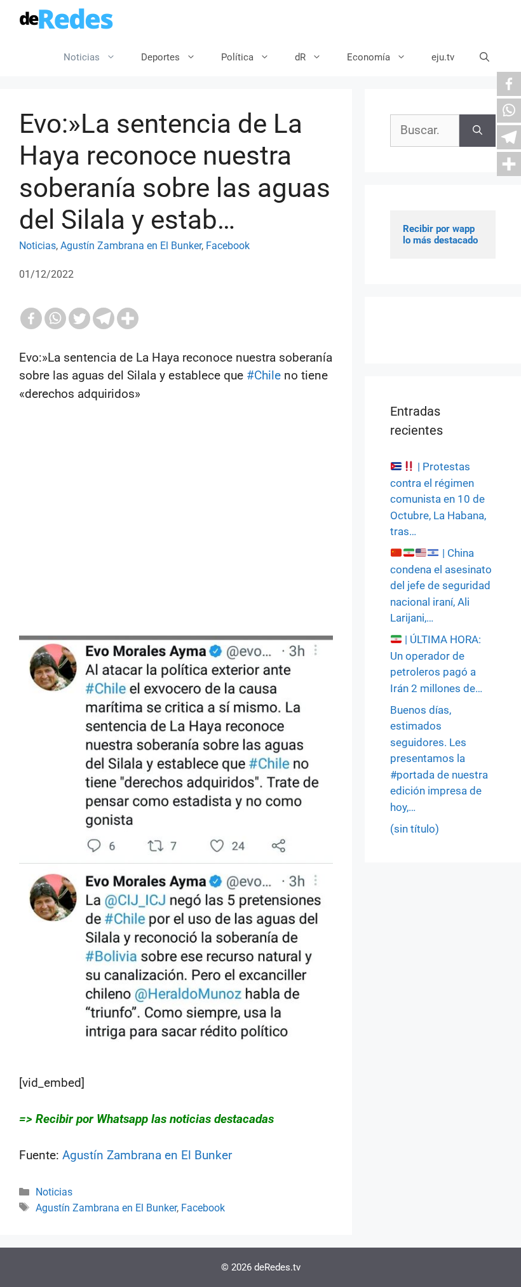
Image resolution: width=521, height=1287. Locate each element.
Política (237, 57)
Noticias (82, 57)
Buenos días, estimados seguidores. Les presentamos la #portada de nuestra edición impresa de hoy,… (439, 759)
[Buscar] (477, 130)
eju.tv (442, 57)
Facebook (228, 246)
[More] (128, 318)
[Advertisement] (176, 547)
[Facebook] (31, 318)
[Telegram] (103, 318)
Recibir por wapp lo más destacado (440, 234)
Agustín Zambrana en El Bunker (130, 246)
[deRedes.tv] (66, 19)
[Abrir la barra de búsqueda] (484, 57)
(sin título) (414, 828)
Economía (368, 57)
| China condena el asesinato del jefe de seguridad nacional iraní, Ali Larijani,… (441, 585)
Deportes (160, 57)
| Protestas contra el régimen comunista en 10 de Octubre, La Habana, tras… (438, 499)
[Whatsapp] (55, 318)
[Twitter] (79, 318)
